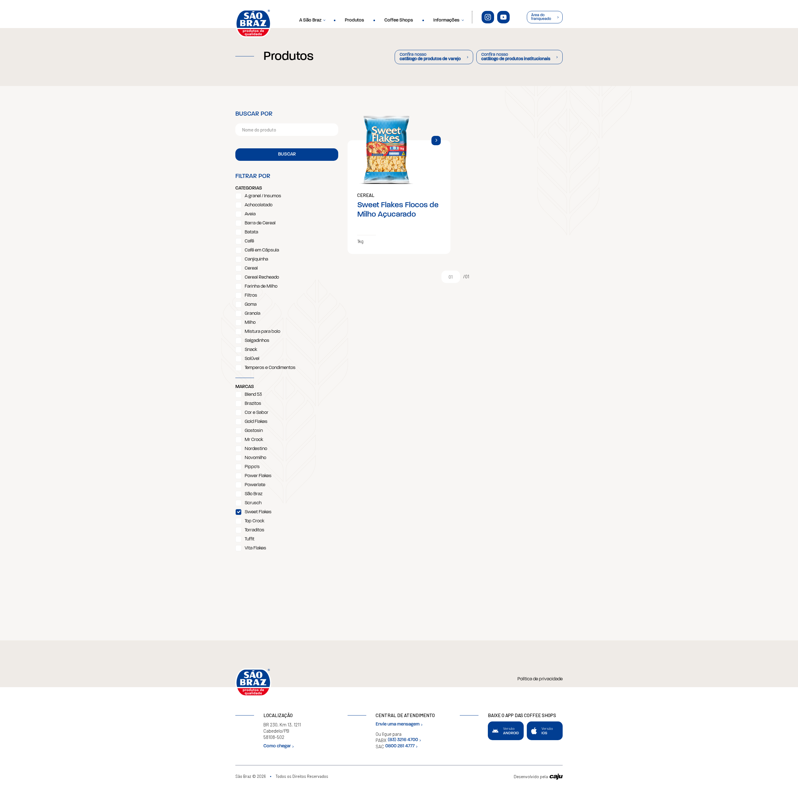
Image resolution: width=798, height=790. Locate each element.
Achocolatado (258, 205)
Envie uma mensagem (398, 724)
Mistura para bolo (262, 331)
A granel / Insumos (263, 196)
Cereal (251, 268)
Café (249, 241)
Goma (251, 304)
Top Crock (254, 521)
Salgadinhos (257, 340)
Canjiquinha (256, 259)
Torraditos (254, 530)
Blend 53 (253, 394)
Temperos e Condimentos (270, 368)
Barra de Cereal (260, 223)
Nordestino (256, 449)
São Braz (253, 494)
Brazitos (253, 403)
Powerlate (255, 485)
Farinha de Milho (261, 286)
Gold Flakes (256, 421)
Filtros (251, 295)
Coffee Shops (398, 20)
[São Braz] (253, 23)
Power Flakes (258, 476)
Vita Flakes (255, 548)
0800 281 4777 (400, 746)
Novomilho (255, 458)
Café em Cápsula (262, 250)
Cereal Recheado (262, 277)
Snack (251, 349)
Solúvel (252, 359)
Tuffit (249, 539)
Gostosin (254, 431)
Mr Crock (254, 440)
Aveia (250, 214)
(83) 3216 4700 (403, 740)
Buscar (287, 154)
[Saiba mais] (436, 140)
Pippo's (252, 467)
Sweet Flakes (258, 512)
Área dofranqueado (541, 17)
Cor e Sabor (256, 412)
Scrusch (253, 503)
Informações (446, 20)
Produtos (354, 20)
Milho (250, 322)
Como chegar (277, 746)
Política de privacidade (540, 679)
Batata (251, 232)
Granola (252, 313)
